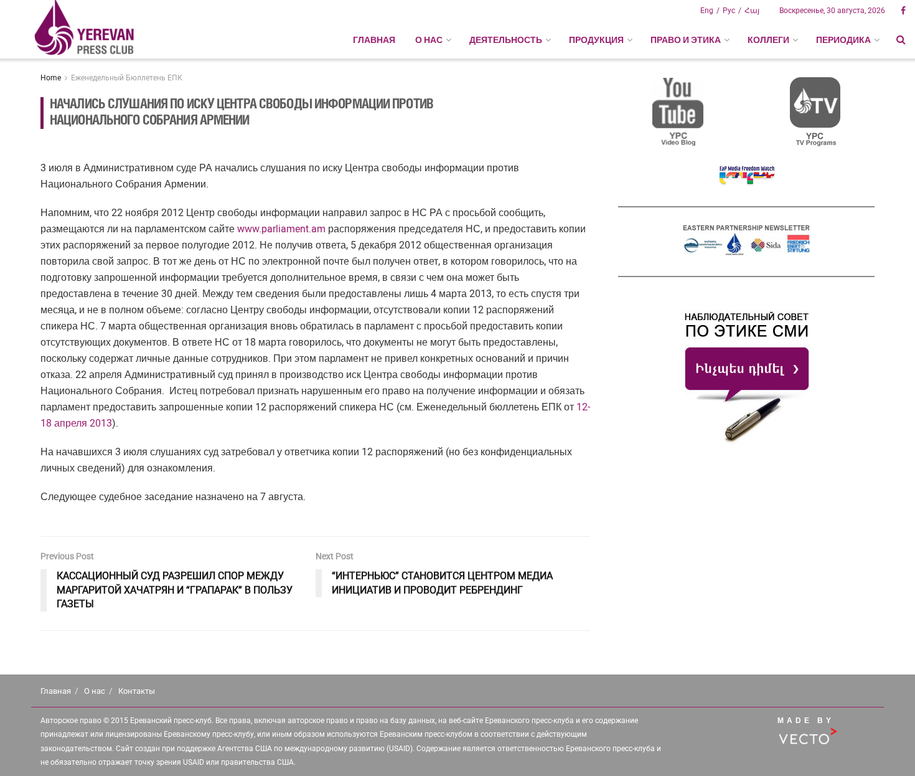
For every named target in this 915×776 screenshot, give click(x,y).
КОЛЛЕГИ (768, 40)
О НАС (429, 40)
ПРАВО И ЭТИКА (685, 40)
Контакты (136, 691)
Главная (374, 40)
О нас (94, 691)
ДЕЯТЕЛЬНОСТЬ (505, 40)
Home (50, 77)
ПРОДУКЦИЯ (596, 40)
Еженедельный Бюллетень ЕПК (126, 77)
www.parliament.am (281, 229)
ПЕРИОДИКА (843, 40)
